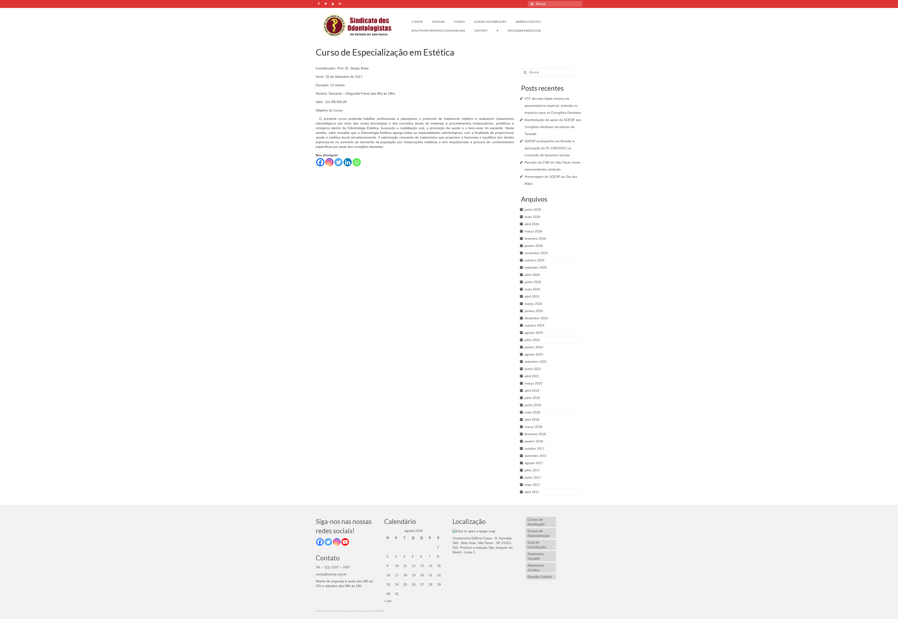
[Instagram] (329, 162)
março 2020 (533, 383)
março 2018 (533, 427)
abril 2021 (532, 376)
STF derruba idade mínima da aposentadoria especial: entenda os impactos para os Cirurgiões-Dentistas (553, 105)
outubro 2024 (534, 325)
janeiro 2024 (534, 347)
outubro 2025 (534, 260)
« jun (387, 601)
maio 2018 (532, 412)
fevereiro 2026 (535, 238)
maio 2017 (532, 485)
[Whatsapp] (357, 162)
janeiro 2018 (534, 441)
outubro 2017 (534, 448)
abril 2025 (532, 296)
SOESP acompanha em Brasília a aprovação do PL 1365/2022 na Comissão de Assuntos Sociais (549, 148)
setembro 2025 (536, 267)
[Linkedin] (348, 162)
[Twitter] (338, 162)
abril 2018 (532, 419)
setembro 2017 (536, 456)
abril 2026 (532, 224)
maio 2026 (532, 217)
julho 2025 (532, 275)
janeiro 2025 (534, 311)
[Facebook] (320, 162)
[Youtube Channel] (345, 542)
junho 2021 (533, 369)
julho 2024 (532, 340)
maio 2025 (532, 289)
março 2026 (533, 231)
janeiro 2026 (534, 246)
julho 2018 (532, 398)
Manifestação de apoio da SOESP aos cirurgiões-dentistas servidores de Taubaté (553, 127)
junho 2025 (533, 282)
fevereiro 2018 (535, 434)
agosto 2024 (534, 332)
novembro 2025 (536, 253)
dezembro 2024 (536, 318)
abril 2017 (532, 492)
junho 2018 (533, 405)
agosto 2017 (534, 463)
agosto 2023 (534, 354)
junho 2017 (533, 477)
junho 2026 (533, 209)
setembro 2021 (536, 361)
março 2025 (533, 304)
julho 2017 (532, 470)
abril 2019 (532, 390)
